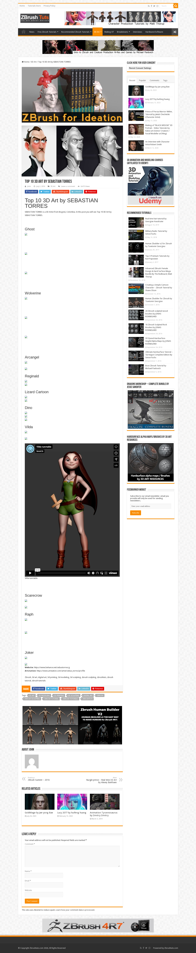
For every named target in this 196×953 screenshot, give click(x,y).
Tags (165, 80)
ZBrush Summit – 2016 (39, 779)
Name (28, 871)
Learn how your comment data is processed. (75, 910)
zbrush (100, 696)
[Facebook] (151, 6)
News (31, 32)
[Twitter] (154, 6)
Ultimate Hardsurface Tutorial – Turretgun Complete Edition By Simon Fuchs (159, 355)
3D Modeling (44, 696)
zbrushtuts (87, 699)
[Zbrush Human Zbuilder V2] (72, 725)
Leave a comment (68, 186)
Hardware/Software (154, 32)
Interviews (137, 32)
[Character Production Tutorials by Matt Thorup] (120, 18)
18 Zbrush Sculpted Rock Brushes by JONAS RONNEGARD (156, 327)
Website (28, 890)
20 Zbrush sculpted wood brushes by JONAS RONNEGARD (156, 314)
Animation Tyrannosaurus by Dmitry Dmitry (103, 814)
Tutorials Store (34, 6)
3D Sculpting (73, 696)
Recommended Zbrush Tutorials (75, 32)
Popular (142, 80)
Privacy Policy (49, 6)
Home (22, 6)
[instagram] (157, 6)
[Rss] (149, 6)
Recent (132, 80)
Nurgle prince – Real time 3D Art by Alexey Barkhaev (101, 780)
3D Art (97, 32)
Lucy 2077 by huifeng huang (71, 812)
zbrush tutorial (51, 699)
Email (28, 881)
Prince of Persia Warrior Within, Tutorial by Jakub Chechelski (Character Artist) (158, 114)
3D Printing (59, 696)
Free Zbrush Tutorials (47, 32)
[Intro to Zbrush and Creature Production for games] (98, 47)
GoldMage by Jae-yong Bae (39, 812)
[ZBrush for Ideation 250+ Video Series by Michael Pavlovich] (72, 94)
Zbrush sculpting (32, 699)
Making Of (109, 32)
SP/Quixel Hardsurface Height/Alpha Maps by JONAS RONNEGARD (158, 341)
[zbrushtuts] (34, 17)
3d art (32, 696)
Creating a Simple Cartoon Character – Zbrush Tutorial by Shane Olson (158, 288)
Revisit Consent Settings (140, 68)
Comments (154, 80)
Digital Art (88, 696)
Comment (30, 844)
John (29, 186)
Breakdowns (122, 32)
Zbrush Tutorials (70, 699)
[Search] (175, 6)
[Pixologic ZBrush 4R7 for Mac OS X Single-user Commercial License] (98, 925)
